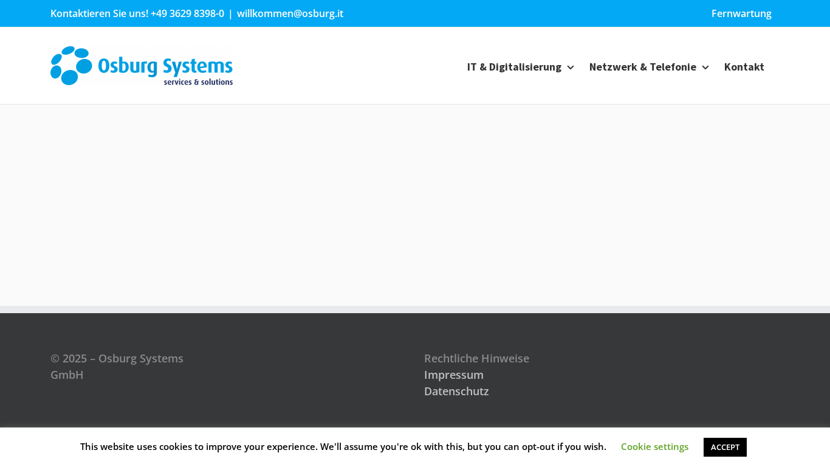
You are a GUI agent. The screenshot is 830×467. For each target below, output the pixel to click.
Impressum (454, 374)
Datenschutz (456, 391)
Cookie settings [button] (654, 446)
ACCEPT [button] (725, 446)
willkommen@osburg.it (290, 13)
